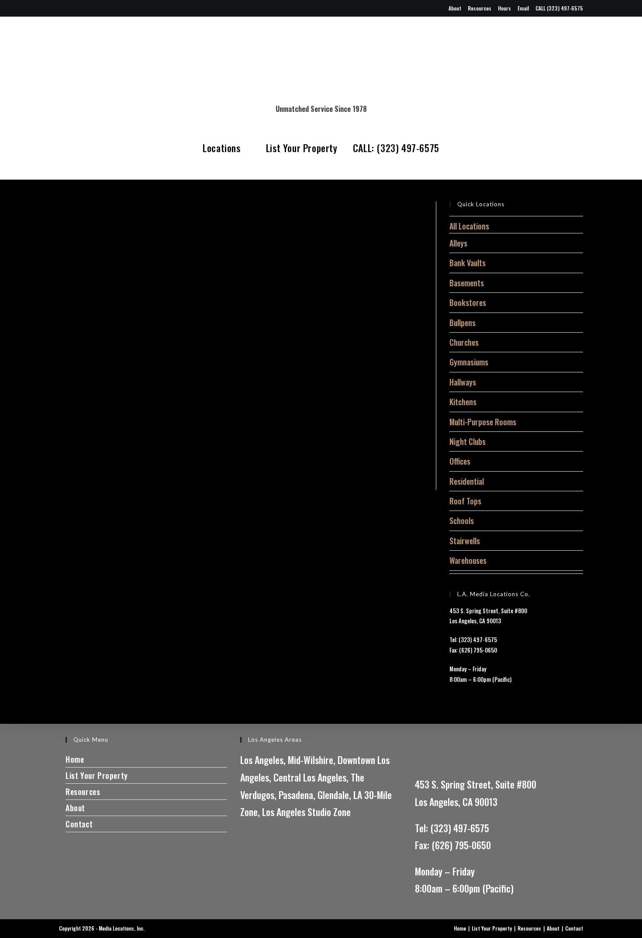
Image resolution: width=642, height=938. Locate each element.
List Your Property (302, 148)
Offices (459, 461)
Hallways (462, 382)
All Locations (469, 226)
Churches (464, 342)
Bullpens (462, 322)
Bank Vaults (467, 262)
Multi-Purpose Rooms (482, 421)
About (455, 8)
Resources (479, 8)
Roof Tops (465, 501)
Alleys (458, 243)
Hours (504, 8)
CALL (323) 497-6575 (559, 8)
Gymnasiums (468, 362)
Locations (223, 148)
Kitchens (462, 401)
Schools (461, 520)
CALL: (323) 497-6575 (396, 148)
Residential (466, 481)
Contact (79, 824)
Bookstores (467, 302)
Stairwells (464, 540)
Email (523, 8)
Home (75, 759)
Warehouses (468, 560)
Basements (466, 282)
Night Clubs (467, 441)
